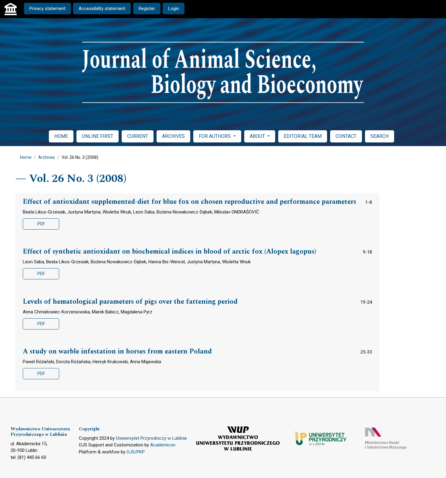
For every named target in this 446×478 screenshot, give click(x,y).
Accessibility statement (102, 8)
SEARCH (379, 136)
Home (26, 157)
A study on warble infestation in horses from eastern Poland (117, 351)
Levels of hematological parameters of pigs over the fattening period (130, 302)
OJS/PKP (136, 452)
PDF (41, 223)
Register (147, 8)
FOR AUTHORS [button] (215, 136)
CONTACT (346, 136)
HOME (61, 136)
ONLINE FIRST (97, 136)
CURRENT (137, 136)
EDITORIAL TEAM (303, 136)
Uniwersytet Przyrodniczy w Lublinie (151, 438)
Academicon (162, 445)
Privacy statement (47, 8)
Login (173, 8)
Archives (46, 157)
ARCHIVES (173, 136)
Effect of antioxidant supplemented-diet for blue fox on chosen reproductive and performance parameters (189, 202)
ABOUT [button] (258, 136)
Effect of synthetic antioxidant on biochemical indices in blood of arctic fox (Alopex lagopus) (169, 252)
